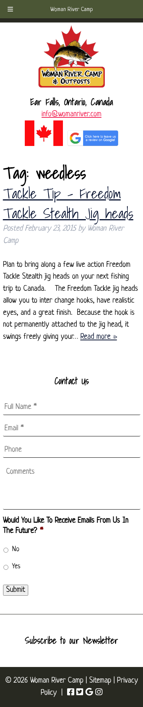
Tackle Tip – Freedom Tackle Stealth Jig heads (68, 203)
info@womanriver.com (71, 114)
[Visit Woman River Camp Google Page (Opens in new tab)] (89, 693)
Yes (16, 566)
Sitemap (100, 681)
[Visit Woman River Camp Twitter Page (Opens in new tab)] (79, 693)
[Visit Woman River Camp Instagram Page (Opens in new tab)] (98, 693)
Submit (15, 590)
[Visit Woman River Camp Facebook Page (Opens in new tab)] (70, 693)
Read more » (98, 337)
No (15, 549)
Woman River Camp (71, 9)
